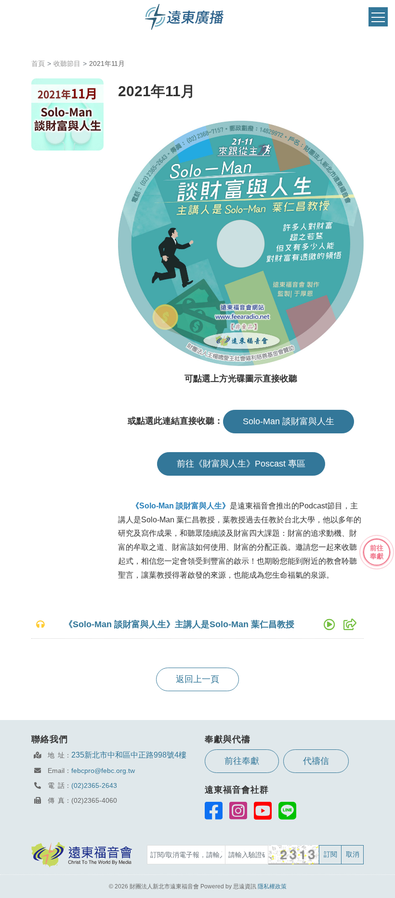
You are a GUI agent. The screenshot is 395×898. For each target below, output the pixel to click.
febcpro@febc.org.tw (103, 770)
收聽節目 (66, 63)
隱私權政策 (272, 886)
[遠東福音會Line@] (287, 810)
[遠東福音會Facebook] (214, 810)
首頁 (38, 63)
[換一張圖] (294, 854)
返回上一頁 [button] (197, 679)
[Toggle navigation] (378, 17)
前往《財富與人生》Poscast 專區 (241, 463)
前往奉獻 (241, 761)
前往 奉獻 (376, 552)
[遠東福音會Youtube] (263, 810)
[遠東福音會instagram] (238, 810)
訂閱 (330, 854)
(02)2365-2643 (94, 785)
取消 (352, 854)
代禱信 (316, 761)
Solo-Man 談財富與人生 (288, 421)
